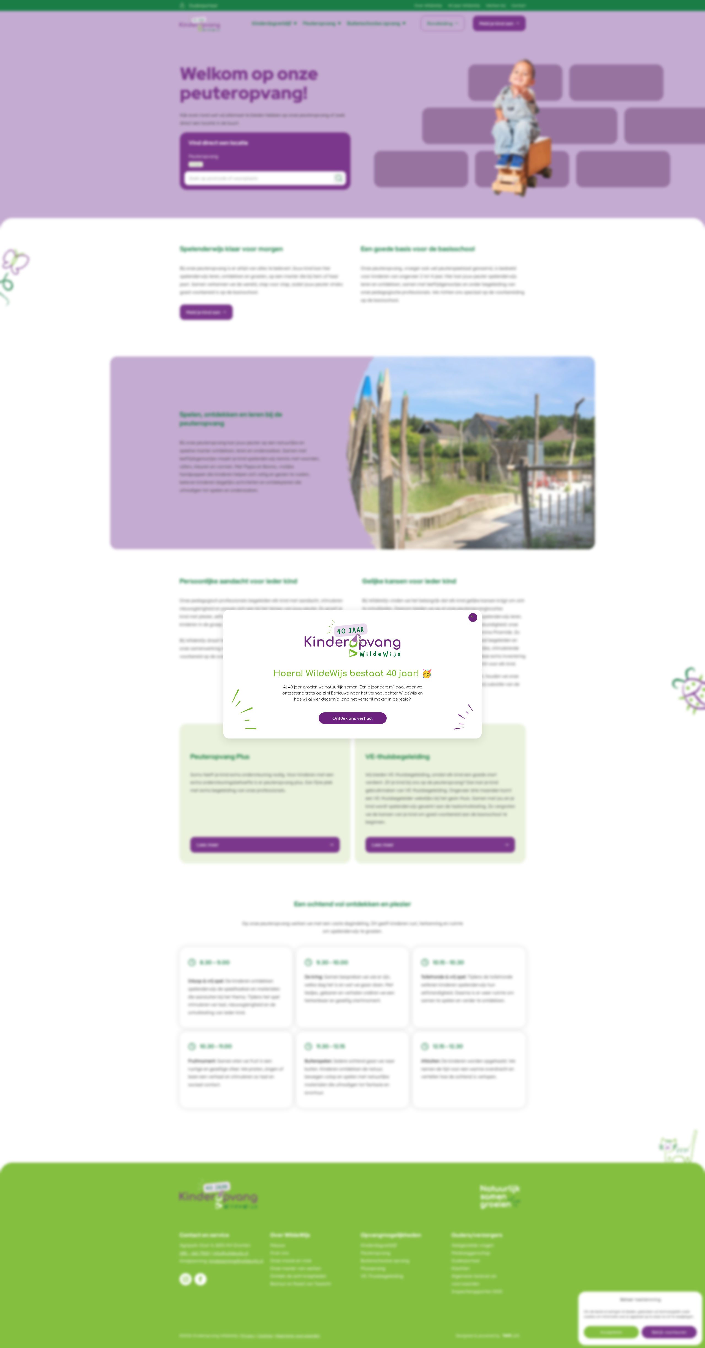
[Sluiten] (472, 617)
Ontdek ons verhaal (352, 718)
